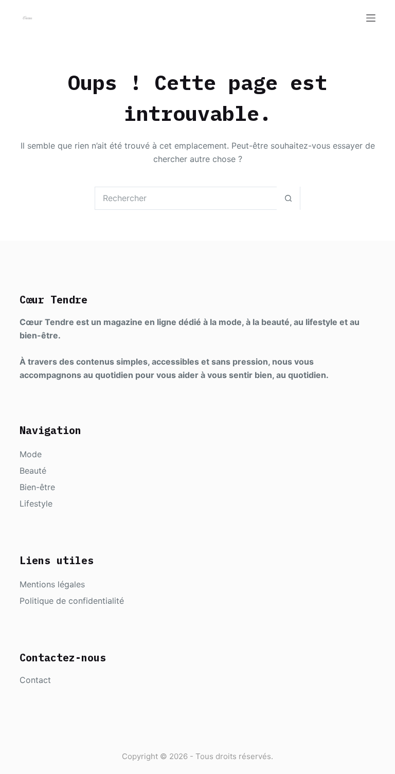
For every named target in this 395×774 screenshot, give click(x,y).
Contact (35, 680)
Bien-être (37, 487)
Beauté (33, 470)
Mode (31, 454)
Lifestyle (36, 503)
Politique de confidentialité (72, 601)
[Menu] (370, 18)
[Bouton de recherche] (288, 198)
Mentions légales (52, 584)
